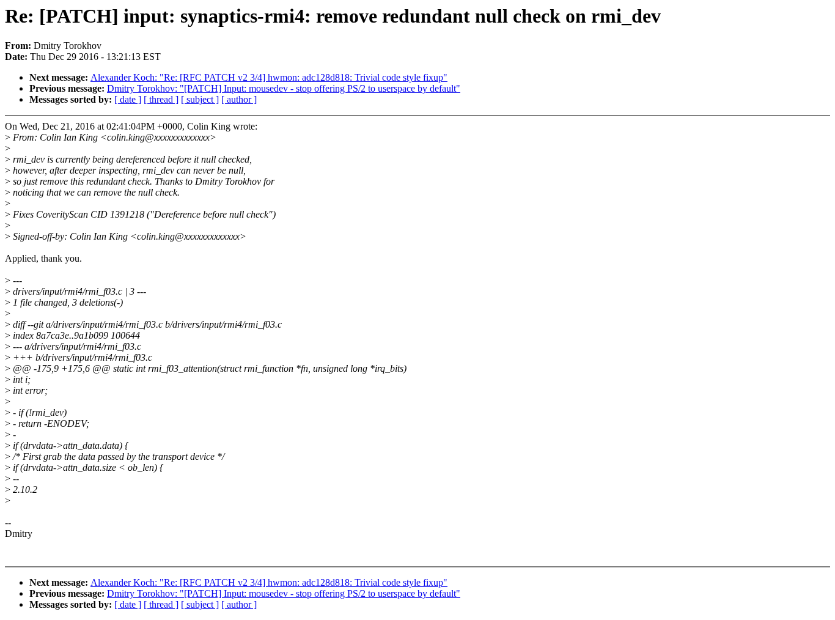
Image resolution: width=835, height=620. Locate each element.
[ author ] (239, 99)
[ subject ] (200, 99)
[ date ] (127, 99)
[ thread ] (161, 99)
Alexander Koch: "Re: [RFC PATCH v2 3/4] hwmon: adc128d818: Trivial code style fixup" (268, 77)
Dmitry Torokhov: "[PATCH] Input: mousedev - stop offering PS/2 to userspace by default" (283, 88)
